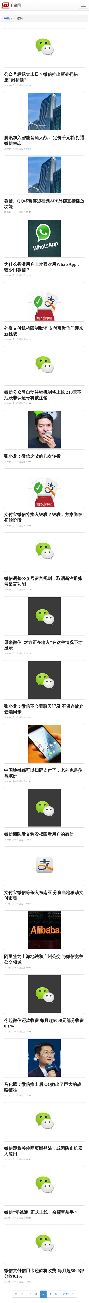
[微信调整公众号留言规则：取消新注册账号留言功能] (44, 552)
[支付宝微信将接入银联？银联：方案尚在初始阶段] (44, 488)
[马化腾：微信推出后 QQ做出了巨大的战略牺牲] (44, 1058)
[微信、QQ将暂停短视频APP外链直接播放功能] (44, 175)
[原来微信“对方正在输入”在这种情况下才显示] (44, 616)
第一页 (19, 1294)
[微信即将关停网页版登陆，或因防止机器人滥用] (44, 1122)
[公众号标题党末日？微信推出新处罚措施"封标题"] (44, 48)
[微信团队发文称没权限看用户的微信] (44, 808)
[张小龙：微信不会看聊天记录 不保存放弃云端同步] (44, 680)
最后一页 (69, 1294)
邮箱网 (15, 5)
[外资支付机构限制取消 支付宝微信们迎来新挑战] (44, 302)
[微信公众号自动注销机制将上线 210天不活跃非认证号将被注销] (44, 366)
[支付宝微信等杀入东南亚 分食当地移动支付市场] (44, 866)
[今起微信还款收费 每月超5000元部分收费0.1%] (44, 994)
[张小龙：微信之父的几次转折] (44, 429)
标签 (7, 18)
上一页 (33, 1294)
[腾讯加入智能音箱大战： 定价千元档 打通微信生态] (44, 111)
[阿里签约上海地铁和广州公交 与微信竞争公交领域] (44, 930)
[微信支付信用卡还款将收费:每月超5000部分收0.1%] (44, 1244)
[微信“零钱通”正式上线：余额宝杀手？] (44, 1186)
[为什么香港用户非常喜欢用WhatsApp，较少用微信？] (44, 238)
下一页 (53, 1294)
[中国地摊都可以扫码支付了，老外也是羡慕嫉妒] (44, 744)
